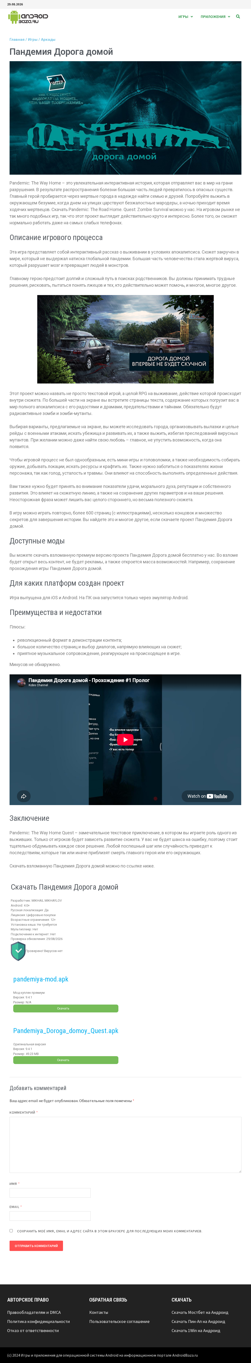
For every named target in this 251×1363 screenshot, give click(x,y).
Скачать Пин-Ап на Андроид (198, 1321)
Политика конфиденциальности (38, 1321)
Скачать (63, 1008)
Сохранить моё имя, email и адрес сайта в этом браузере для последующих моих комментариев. (109, 1231)
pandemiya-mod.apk (40, 979)
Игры (183, 16)
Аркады (48, 39)
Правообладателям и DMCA (34, 1312)
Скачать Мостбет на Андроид (200, 1312)
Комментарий (24, 1112)
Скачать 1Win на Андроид (196, 1330)
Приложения (213, 16)
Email (16, 1207)
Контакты (98, 1312)
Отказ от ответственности (33, 1330)
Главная (17, 39)
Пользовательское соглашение (119, 1321)
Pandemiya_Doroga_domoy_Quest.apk (65, 1031)
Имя (15, 1183)
